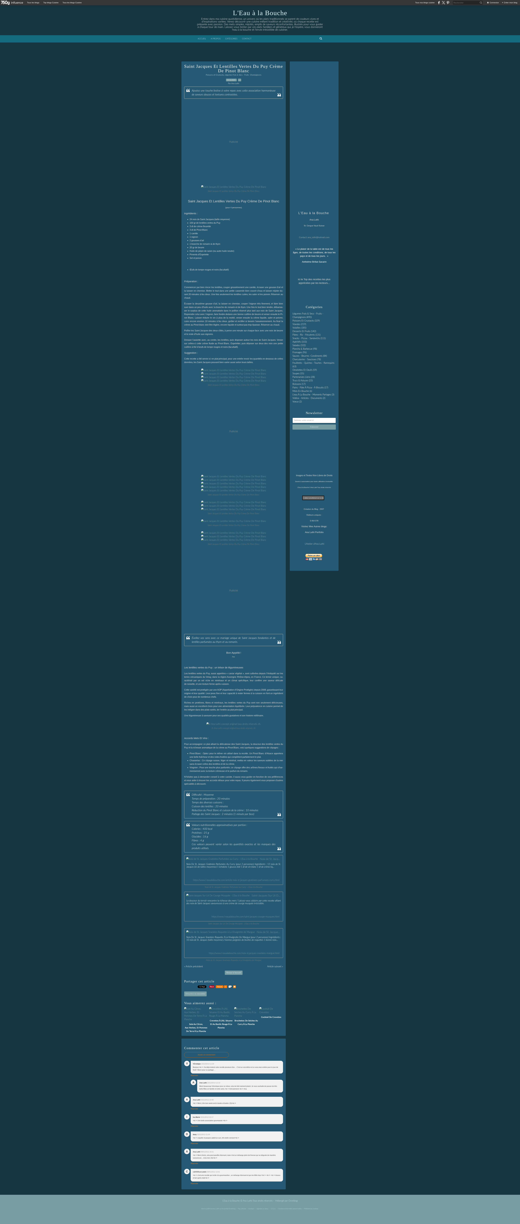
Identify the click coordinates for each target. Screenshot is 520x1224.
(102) (299, 345)
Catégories (231, 39)
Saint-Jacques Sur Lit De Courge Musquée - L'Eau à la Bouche (266, 895)
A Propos (216, 39)
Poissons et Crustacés (215, 75)
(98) (304, 349)
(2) (308, 398)
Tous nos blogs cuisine (425, 2)
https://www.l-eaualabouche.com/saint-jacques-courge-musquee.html (246, 917)
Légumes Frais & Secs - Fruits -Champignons (243, 75)
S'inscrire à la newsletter (195, 994)
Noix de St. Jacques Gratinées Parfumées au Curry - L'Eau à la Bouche (270, 859)
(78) (306, 359)
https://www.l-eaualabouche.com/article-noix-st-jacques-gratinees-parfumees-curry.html (236, 880)
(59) (304, 370)
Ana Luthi (215, 1209)
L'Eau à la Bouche (260, 13)
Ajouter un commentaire (206, 1055)
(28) (303, 377)
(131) (306, 335)
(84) (309, 356)
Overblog (293, 1201)
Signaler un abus (263, 1209)
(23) (302, 380)
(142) (304, 331)
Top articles (242, 1209)
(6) (302, 391)
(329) (306, 321)
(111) (309, 338)
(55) (298, 373)
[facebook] (439, 2)
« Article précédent (193, 966)
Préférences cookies (311, 1209)
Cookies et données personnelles (290, 1209)
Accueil (202, 39)
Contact (246, 39)
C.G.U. (273, 1209)
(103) (299, 342)
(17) (299, 384)
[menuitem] (202, 39)
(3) (313, 394)
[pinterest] (448, 2)
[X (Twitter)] (443, 2)
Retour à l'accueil (233, 973)
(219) (299, 324)
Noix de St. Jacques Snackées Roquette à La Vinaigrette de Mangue (269, 932)
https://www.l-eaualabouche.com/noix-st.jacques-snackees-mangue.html (244, 953)
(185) (299, 328)
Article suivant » (275, 966)
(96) (299, 352)
